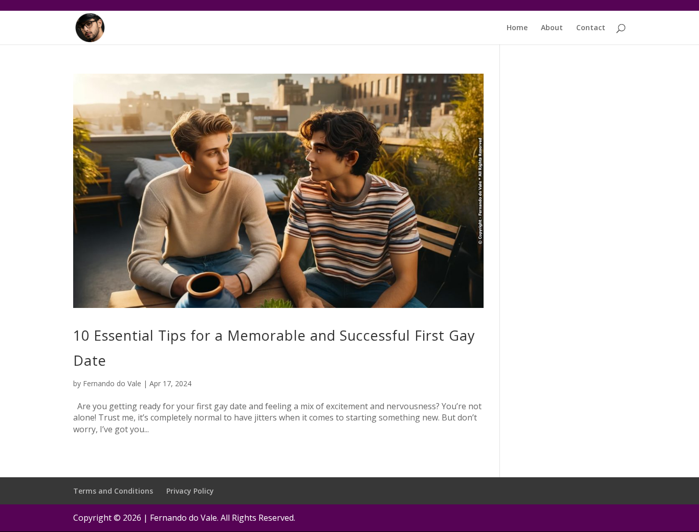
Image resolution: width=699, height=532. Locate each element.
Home (517, 28)
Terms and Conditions (113, 491)
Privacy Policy (190, 491)
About (552, 28)
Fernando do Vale (112, 383)
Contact (590, 28)
